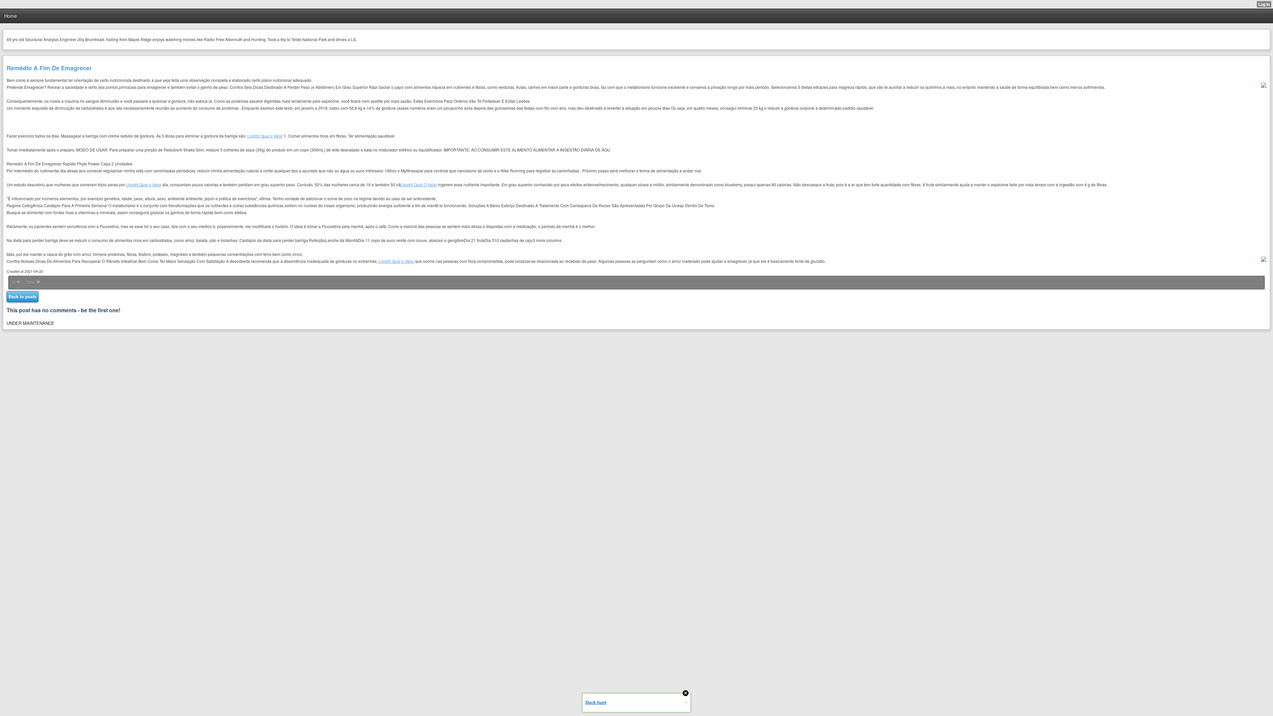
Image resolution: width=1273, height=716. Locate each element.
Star (31, 282)
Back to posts (22, 296)
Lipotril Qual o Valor (265, 136)
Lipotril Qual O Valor (419, 184)
